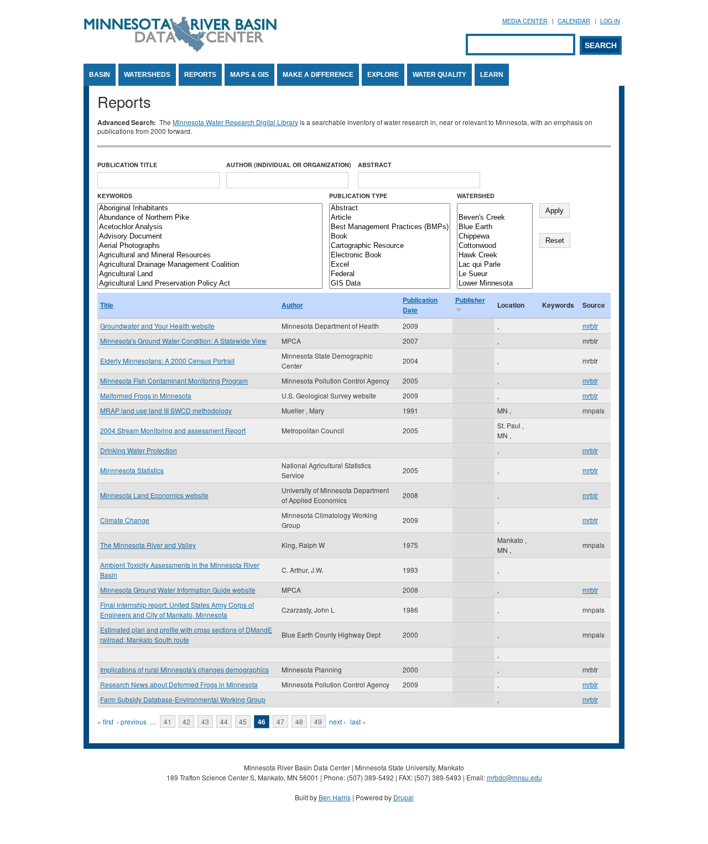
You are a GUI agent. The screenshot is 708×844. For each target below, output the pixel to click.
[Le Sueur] (494, 274)
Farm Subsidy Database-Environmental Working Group (183, 699)
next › (337, 721)
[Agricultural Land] (210, 274)
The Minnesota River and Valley (148, 545)
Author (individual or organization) (288, 164)
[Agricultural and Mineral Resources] (210, 255)
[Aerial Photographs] (210, 246)
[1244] (494, 208)
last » (358, 721)
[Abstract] (390, 208)
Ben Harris (335, 797)
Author (292, 305)
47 (280, 721)
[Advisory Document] (210, 236)
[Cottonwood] (494, 246)
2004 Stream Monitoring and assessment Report (173, 430)
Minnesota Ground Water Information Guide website (178, 589)
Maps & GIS (249, 75)
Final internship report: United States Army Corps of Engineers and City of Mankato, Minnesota (177, 609)
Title (106, 305)
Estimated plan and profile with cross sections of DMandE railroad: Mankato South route (186, 634)
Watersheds (147, 75)
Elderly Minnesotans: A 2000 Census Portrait (167, 360)
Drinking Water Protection (138, 450)
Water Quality (439, 75)
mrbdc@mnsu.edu (514, 777)
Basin (99, 75)
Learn (491, 75)
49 (318, 721)
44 (224, 721)
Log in (610, 21)
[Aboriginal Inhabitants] (210, 208)
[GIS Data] (390, 283)
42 (186, 721)
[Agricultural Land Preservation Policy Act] (210, 283)
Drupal (403, 797)
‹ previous (132, 721)
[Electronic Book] (390, 255)
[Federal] (390, 274)
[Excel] (390, 265)
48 (299, 721)
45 (243, 721)
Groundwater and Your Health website (157, 325)
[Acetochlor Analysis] (210, 227)
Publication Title (127, 164)
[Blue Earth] (494, 227)
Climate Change (124, 520)
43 (205, 721)
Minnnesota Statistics (132, 470)
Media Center (525, 21)
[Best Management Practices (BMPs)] (390, 227)
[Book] (390, 236)
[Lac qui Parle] (494, 265)
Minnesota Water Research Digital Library (235, 122)
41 (167, 721)
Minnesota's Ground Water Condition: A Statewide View (183, 340)
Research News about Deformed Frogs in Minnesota (179, 684)
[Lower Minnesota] (494, 283)
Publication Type (358, 195)
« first (105, 721)
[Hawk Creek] (494, 255)
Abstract (375, 164)
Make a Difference (318, 75)
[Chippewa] (494, 236)
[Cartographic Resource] (390, 246)
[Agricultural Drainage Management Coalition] (210, 265)
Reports (200, 75)
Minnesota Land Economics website (154, 495)
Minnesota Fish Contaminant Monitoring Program (174, 380)
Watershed (475, 195)
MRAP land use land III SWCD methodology (166, 410)
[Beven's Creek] (494, 217)
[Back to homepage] (180, 49)
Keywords (114, 195)
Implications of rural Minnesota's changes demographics (184, 669)
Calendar (574, 21)
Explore (383, 75)
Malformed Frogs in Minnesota (145, 395)
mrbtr (590, 325)
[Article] (390, 217)
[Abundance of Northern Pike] (210, 217)
